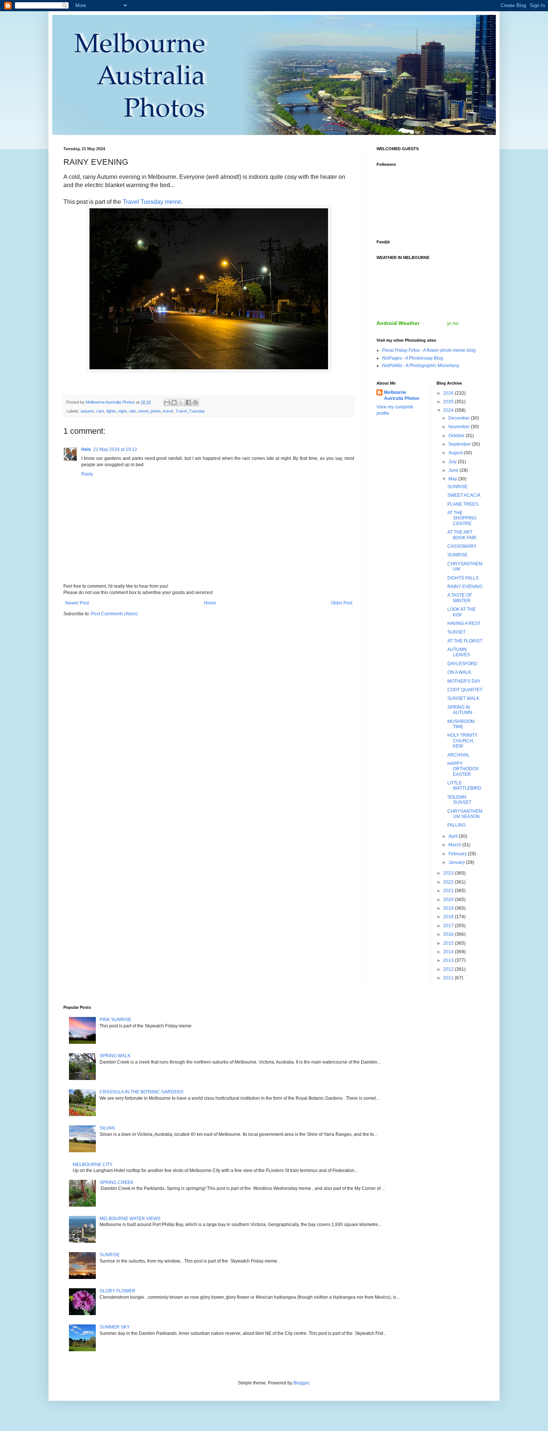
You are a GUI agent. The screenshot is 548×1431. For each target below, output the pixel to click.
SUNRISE (457, 486)
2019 (449, 908)
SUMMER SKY (115, 1327)
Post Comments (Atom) (114, 613)
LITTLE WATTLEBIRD (464, 785)
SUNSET (456, 632)
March (455, 844)
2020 (449, 899)
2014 (449, 951)
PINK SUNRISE (115, 1019)
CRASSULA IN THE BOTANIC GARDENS (141, 1091)
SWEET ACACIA (464, 495)
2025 (449, 401)
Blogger (301, 1383)
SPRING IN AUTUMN (459, 710)
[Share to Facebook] (188, 402)
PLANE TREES (462, 504)
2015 (449, 943)
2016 (449, 934)
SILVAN (107, 1128)
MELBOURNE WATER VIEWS (130, 1218)
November (459, 426)
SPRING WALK (115, 1055)
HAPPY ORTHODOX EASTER (463, 769)
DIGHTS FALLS (463, 578)
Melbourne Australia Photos (401, 395)
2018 (449, 916)
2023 (449, 873)
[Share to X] (181, 402)
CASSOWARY (461, 546)
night (122, 411)
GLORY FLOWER (117, 1290)
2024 (449, 410)
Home (210, 603)
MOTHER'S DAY (464, 681)
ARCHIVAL (458, 755)
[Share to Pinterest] (195, 402)
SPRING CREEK (116, 1182)
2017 (449, 925)
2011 (449, 977)
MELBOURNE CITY (93, 1164)
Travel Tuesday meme (152, 202)
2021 (449, 890)
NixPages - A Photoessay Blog (412, 358)
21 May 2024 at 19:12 (115, 449)
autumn (87, 411)
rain (132, 411)
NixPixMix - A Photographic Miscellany (420, 365)
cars (100, 411)
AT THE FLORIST (464, 641)
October (457, 435)
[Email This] (167, 402)
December (459, 418)
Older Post (341, 603)
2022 (449, 882)
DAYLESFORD (462, 663)
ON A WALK (459, 672)
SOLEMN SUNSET (459, 800)
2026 (449, 393)
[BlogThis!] (174, 402)
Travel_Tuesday (190, 411)
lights (111, 411)
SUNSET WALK (463, 698)
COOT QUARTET (464, 689)
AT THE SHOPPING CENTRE (461, 518)
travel (168, 411)
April (453, 836)
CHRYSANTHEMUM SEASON (464, 814)
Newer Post (77, 603)
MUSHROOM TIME (461, 724)
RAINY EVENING (464, 586)
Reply (87, 474)
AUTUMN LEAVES (458, 652)
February (458, 853)
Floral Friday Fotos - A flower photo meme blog (429, 350)
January (457, 862)
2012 (449, 969)
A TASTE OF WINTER (459, 598)
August (456, 452)
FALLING (456, 825)
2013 (449, 960)
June (454, 470)
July (453, 461)
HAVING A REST (464, 623)
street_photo (149, 411)
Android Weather (398, 323)
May (453, 478)
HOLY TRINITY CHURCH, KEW (462, 741)
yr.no (453, 323)
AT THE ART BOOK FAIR (461, 535)
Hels (86, 449)
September (460, 444)
